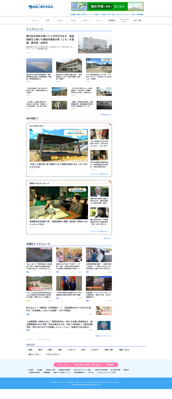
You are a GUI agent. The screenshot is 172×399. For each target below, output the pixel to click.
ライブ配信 (102, 14)
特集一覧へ (107, 238)
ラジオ (73, 20)
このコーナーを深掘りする (99, 174)
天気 (47, 20)
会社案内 (30, 370)
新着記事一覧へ (105, 115)
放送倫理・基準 (50, 370)
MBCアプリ (85, 14)
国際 (50, 349)
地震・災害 (109, 349)
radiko (133, 14)
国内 (40, 349)
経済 (60, 349)
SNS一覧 (91, 372)
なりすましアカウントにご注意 (106, 372)
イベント (99, 20)
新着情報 (112, 20)
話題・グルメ (124, 349)
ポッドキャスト (125, 14)
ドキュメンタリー (53, 354)
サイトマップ (63, 365)
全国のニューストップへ (102, 336)
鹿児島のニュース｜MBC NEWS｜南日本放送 (38, 339)
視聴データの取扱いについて (62, 372)
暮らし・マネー (34, 354)
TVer (117, 14)
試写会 (79, 14)
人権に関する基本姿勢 (100, 370)
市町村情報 (140, 14)
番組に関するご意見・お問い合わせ (87, 365)
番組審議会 (47, 372)
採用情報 (110, 365)
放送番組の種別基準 (64, 370)
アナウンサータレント (124, 20)
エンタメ (95, 349)
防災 (113, 14)
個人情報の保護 (115, 370)
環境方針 (126, 370)
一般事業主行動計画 (34, 372)
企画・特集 (137, 20)
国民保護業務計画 (79, 372)
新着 (30, 349)
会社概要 (72, 14)
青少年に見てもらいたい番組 (82, 370)
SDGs (109, 14)
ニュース (35, 20)
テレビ (60, 20)
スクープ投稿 (94, 14)
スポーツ (86, 20)
